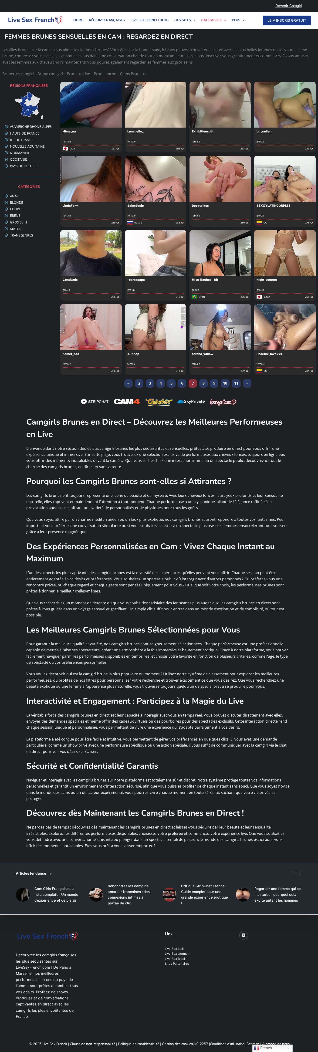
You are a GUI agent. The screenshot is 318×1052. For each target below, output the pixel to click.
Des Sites (182, 20)
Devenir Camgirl (288, 5)
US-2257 (201, 1044)
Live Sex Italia (174, 949)
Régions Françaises (107, 20)
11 (236, 383)
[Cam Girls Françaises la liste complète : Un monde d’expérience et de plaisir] (23, 895)
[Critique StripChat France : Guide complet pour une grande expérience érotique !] (169, 895)
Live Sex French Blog (150, 20)
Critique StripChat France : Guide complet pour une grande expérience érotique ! (204, 894)
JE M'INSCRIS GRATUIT (286, 20)
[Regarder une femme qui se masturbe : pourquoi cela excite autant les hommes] (243, 895)
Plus (236, 20)
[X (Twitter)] (243, 935)
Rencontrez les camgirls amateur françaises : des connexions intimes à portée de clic (129, 894)
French (265, 1048)
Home (78, 20)
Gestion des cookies (177, 1044)
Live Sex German (177, 953)
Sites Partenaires (177, 963)
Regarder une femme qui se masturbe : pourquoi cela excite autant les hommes (277, 894)
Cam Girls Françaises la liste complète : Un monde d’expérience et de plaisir (56, 894)
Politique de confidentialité (138, 1044)
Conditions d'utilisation (227, 1044)
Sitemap (253, 1044)
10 (225, 383)
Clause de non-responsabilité (92, 1044)
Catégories (211, 20)
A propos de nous (276, 1044)
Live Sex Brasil (175, 959)
